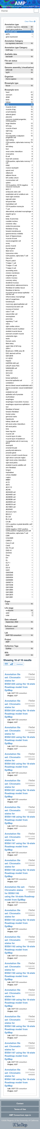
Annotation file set (20, 682)
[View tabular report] (6, 664)
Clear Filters (29, 21)
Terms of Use (20, 1109)
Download (19, 664)
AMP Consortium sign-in (20, 1115)
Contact (20, 1103)
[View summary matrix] (12, 664)
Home (4, 10)
